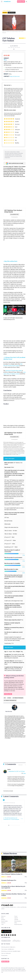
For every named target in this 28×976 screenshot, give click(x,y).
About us (3, 916)
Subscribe (21, 1)
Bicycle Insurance (18, 924)
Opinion (16, 917)
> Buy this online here (10, 261)
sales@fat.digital (16, 951)
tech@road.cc (11, 949)
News (2, 917)
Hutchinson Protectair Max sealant (13, 370)
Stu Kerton (8, 711)
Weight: (6, 74)
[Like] (22, 773)
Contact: (7, 76)
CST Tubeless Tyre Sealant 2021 (10, 700)
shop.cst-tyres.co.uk (15, 76)
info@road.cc (12, 947)
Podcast (16, 919)
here (19, 454)
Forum (15, 916)
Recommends (17, 921)
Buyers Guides (4, 921)
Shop (15, 922)
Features (3, 922)
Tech (2, 924)
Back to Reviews (6, 10)
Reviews (3, 919)
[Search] (26, 1)
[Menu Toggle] (1, 1)
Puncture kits (11, 12)
